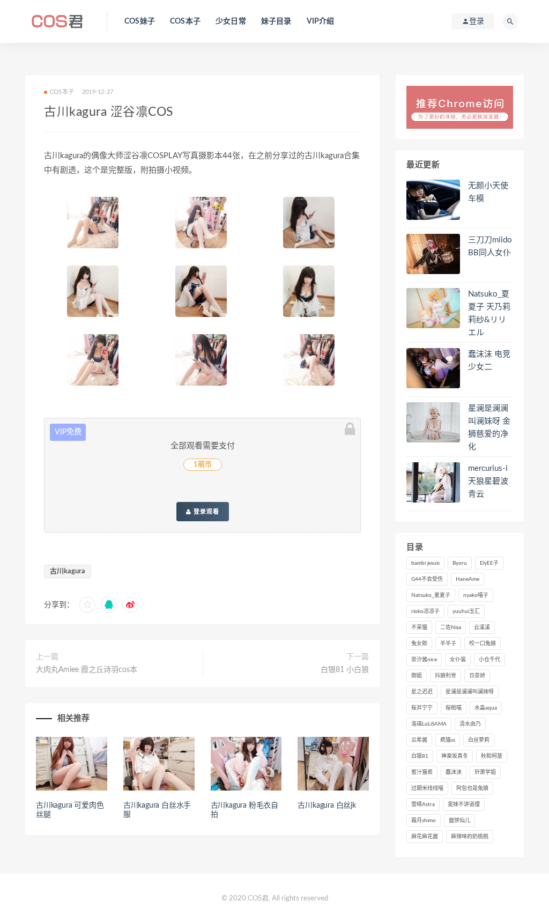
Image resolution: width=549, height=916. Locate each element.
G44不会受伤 (427, 579)
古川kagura (67, 571)
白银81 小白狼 (345, 670)
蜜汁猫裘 (422, 772)
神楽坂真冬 (454, 756)
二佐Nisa (450, 627)
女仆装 (458, 659)
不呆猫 (419, 627)
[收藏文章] (87, 605)
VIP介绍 (321, 21)
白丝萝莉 (478, 740)
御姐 (416, 675)
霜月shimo (423, 820)
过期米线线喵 (427, 788)
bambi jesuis (425, 563)
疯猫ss (447, 740)
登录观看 (205, 511)
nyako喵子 (475, 595)
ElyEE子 (489, 563)
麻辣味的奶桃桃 (469, 836)
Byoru (459, 563)
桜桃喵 (454, 708)
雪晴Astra (423, 804)
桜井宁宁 (422, 708)
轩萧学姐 (485, 772)
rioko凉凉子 (425, 611)
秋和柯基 (491, 756)
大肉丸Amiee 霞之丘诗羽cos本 (86, 670)
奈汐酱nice (424, 659)
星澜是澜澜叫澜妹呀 (470, 692)
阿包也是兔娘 (472, 788)
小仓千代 (489, 659)
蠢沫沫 (454, 772)
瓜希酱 (419, 740)
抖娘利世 (445, 675)
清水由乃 (470, 724)
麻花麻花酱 (424, 836)
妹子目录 (276, 21)
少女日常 (231, 21)
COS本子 (185, 21)
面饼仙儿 (459, 820)
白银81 (419, 756)
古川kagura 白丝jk (326, 805)
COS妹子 (139, 21)
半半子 (448, 643)
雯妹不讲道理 (464, 804)
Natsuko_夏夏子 (430, 595)
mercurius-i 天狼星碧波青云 (488, 481)
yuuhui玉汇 (466, 611)
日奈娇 (477, 675)
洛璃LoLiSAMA (429, 724)
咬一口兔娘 (482, 643)
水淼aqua (485, 708)
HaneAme (467, 579)
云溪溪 (482, 627)
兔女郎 (419, 643)
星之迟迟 (422, 692)
